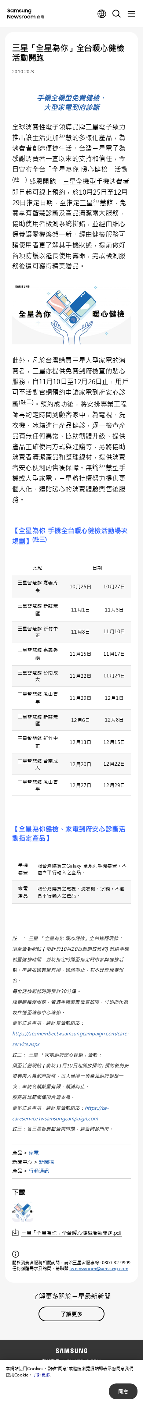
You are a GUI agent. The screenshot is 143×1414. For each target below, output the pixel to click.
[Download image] (22, 1211)
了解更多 (41, 1375)
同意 (123, 1391)
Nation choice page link (102, 14)
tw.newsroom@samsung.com (98, 1268)
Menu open (131, 14)
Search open (116, 14)
